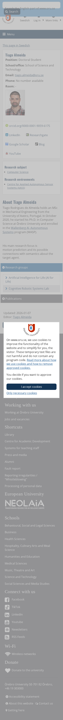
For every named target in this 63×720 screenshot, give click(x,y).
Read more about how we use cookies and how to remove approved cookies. (31, 364)
